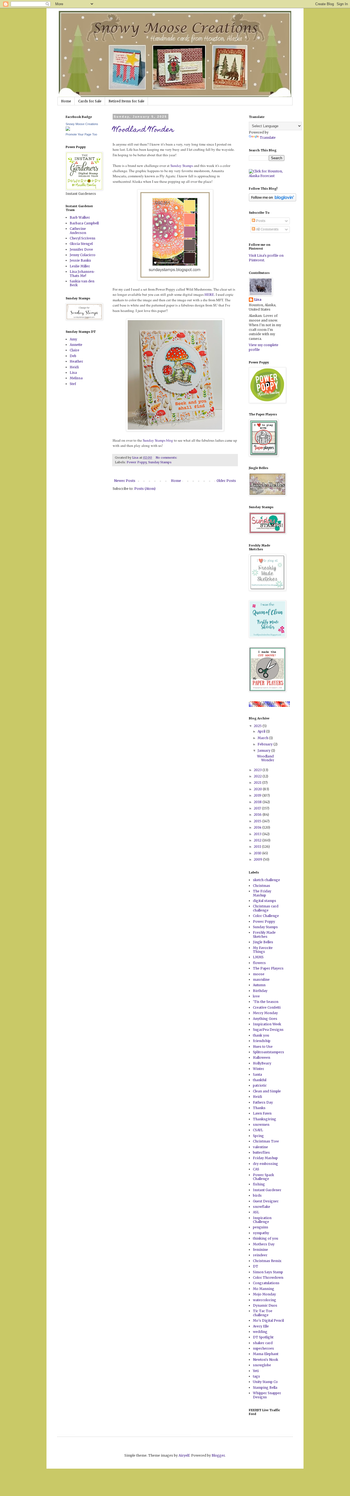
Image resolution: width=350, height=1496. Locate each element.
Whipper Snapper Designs (267, 1395)
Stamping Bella (265, 1387)
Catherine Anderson (78, 231)
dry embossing (265, 1164)
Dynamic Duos (265, 1305)
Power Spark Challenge (263, 1177)
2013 (258, 834)
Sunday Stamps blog (158, 440)
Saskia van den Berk (82, 283)
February (265, 744)
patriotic (260, 1085)
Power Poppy (137, 462)
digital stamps (264, 901)
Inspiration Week (267, 1024)
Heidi (74, 367)
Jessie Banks (80, 260)
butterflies (261, 1152)
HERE (209, 294)
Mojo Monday (264, 1294)
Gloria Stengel (81, 244)
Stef (73, 384)
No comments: (166, 457)
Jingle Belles (263, 942)
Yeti (256, 1371)
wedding (260, 1332)
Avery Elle (261, 1326)
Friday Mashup (265, 1158)
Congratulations (266, 1283)
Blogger (218, 1455)
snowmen (261, 1124)
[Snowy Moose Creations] (68, 130)
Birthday (260, 991)
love (256, 996)
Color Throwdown (268, 1277)
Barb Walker (80, 217)
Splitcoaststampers (268, 1052)
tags (256, 1376)
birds (257, 1195)
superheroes (263, 1348)
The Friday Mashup (262, 893)
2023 (258, 770)
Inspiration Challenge (262, 1220)
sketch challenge (266, 880)
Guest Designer (266, 1201)
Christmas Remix (267, 1261)
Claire (74, 350)
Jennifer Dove (81, 249)
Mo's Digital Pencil (268, 1320)
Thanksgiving (264, 1119)
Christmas (261, 886)
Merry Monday (265, 1013)
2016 (258, 814)
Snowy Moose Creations (82, 124)
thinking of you (265, 1238)
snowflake (261, 1207)
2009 (258, 859)
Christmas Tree (266, 1141)
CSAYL (258, 1130)
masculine (261, 979)
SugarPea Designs (268, 1030)
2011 (258, 846)
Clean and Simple (267, 1091)
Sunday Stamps (181, 165)
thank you (261, 1035)
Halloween (261, 1057)
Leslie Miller (80, 266)
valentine (260, 1147)
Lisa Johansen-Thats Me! (82, 273)
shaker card (263, 1343)
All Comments (267, 229)
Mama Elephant (265, 1354)
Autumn (259, 985)
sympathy (261, 1233)
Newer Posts (124, 481)
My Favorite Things (263, 950)
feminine (260, 1250)
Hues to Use (263, 1046)
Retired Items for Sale (126, 101)
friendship (261, 1041)
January (264, 750)
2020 (258, 789)
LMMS (258, 957)
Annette (76, 345)
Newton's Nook (265, 1360)
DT (255, 1266)
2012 (258, 840)
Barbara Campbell (84, 223)
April (262, 731)
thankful (259, 1080)
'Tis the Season (265, 1002)
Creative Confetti (267, 1007)
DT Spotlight (263, 1337)
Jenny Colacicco (82, 255)
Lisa (73, 373)
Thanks (259, 1108)
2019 (258, 795)
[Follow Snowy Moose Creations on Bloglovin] (272, 200)
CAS (256, 1169)
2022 (258, 776)
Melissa (76, 378)
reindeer (260, 1255)
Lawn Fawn (262, 1113)
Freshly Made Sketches (264, 934)
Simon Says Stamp (268, 1272)
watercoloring (264, 1300)
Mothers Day (264, 1244)
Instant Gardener (267, 1190)
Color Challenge (266, 916)
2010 (258, 853)
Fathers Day (263, 1102)
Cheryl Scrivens (82, 238)
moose (258, 974)
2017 (258, 808)
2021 (258, 782)
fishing (259, 1184)
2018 (258, 802)
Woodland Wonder (143, 130)
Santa (257, 1074)
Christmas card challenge (265, 908)
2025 (258, 726)
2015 (258, 821)
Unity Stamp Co (265, 1382)
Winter (258, 1069)
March (263, 738)
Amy (73, 339)
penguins (260, 1227)
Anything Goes (265, 1019)
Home (66, 101)
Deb (73, 356)
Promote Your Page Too (81, 134)
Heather (76, 361)
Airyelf (184, 1455)
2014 (258, 827)
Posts (260, 221)
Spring (258, 1136)
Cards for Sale (89, 101)
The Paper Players (268, 968)
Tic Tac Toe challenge (262, 1313)
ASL (256, 1212)
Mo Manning (263, 1289)
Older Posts (226, 481)
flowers (259, 963)
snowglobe (262, 1365)
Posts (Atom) (145, 489)
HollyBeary (262, 1063)
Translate (268, 137)
